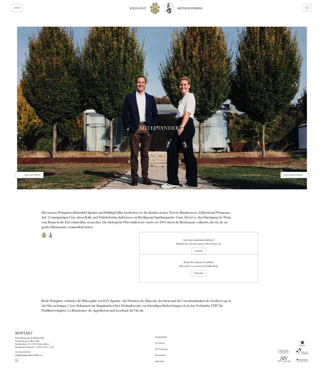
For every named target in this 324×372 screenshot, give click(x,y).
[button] (307, 8)
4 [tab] (160, 189)
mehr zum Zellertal (32, 175)
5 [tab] (163, 189)
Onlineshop (198, 273)
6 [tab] (166, 189)
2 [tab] (155, 189)
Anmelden (199, 251)
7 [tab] (168, 189)
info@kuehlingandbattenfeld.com (28, 355)
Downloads (160, 343)
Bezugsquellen (161, 337)
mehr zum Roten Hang (293, 175)
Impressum (159, 361)
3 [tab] (158, 189)
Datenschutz (160, 355)
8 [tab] (171, 189)
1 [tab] (153, 189)
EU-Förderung (161, 349)
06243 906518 (24, 352)
